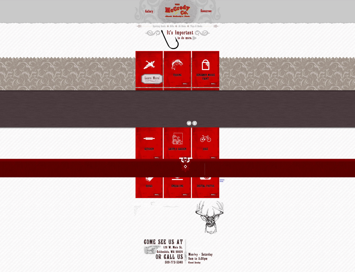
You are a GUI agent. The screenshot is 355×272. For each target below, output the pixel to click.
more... (185, 83)
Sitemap (222, 179)
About (195, 255)
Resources (206, 11)
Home (195, 252)
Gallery (149, 11)
